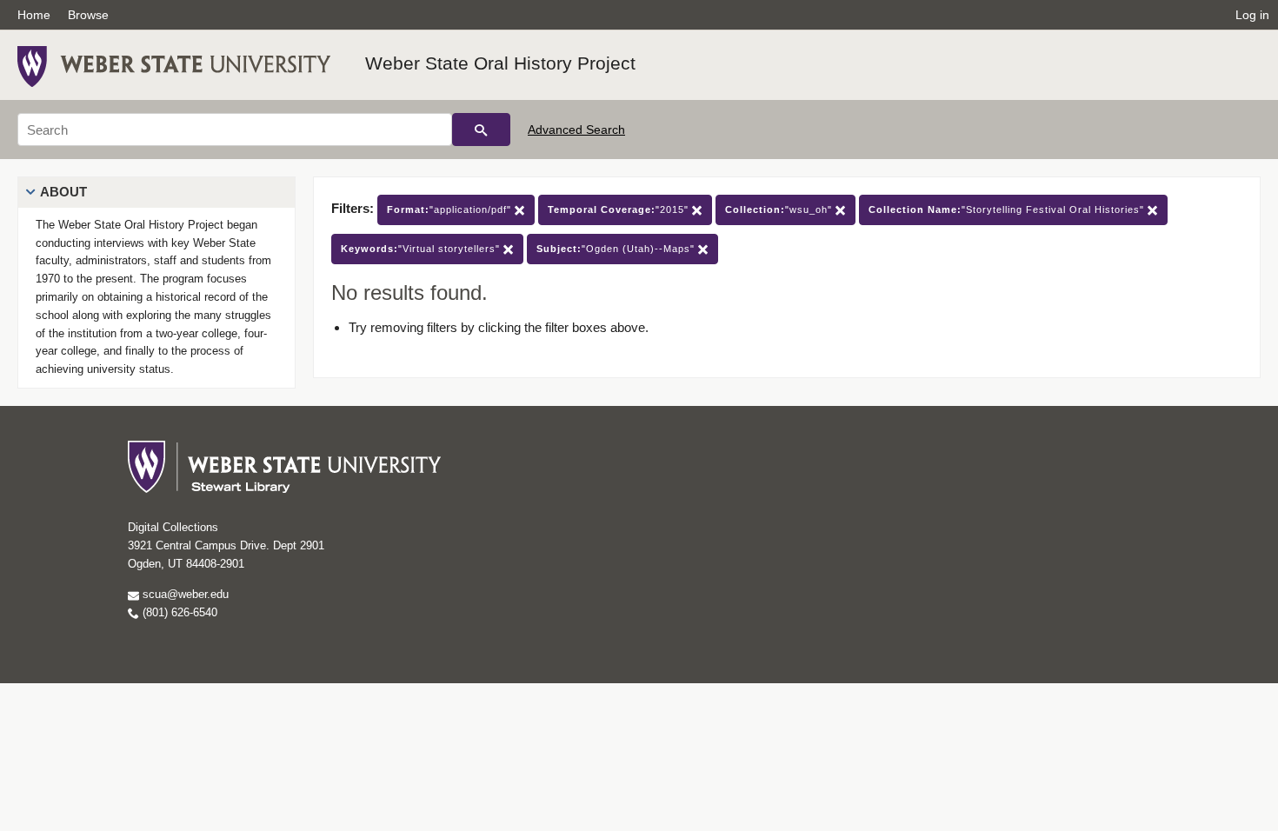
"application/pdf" (451, 209)
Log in (1252, 15)
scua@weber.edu (184, 594)
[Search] (481, 129)
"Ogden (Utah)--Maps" (617, 248)
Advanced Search (576, 129)
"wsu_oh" (780, 209)
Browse (88, 15)
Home (33, 15)
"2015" (620, 209)
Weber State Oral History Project (500, 63)
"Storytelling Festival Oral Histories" (1008, 209)
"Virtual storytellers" (422, 248)
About (63, 191)
